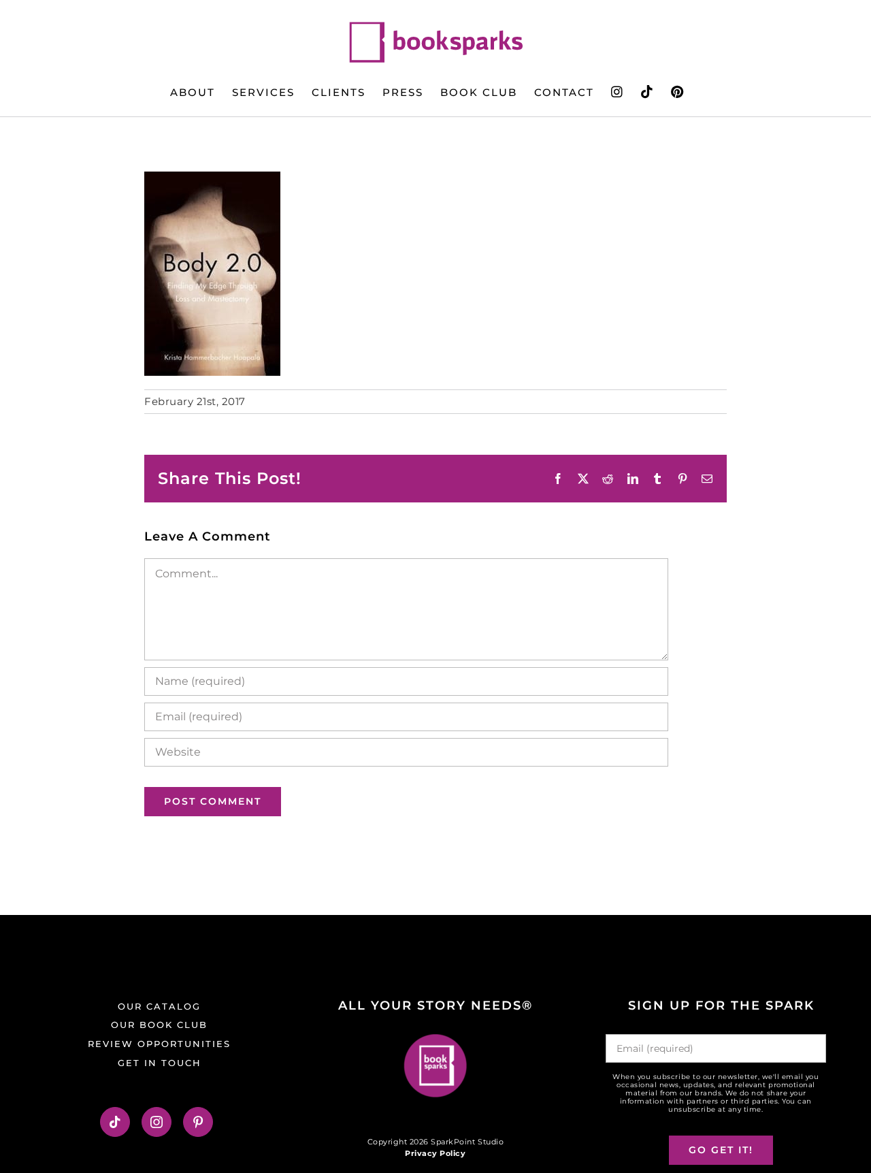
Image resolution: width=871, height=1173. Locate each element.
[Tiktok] (115, 1122)
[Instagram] (157, 1122)
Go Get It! (721, 1150)
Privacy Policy (435, 1153)
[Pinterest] (198, 1122)
